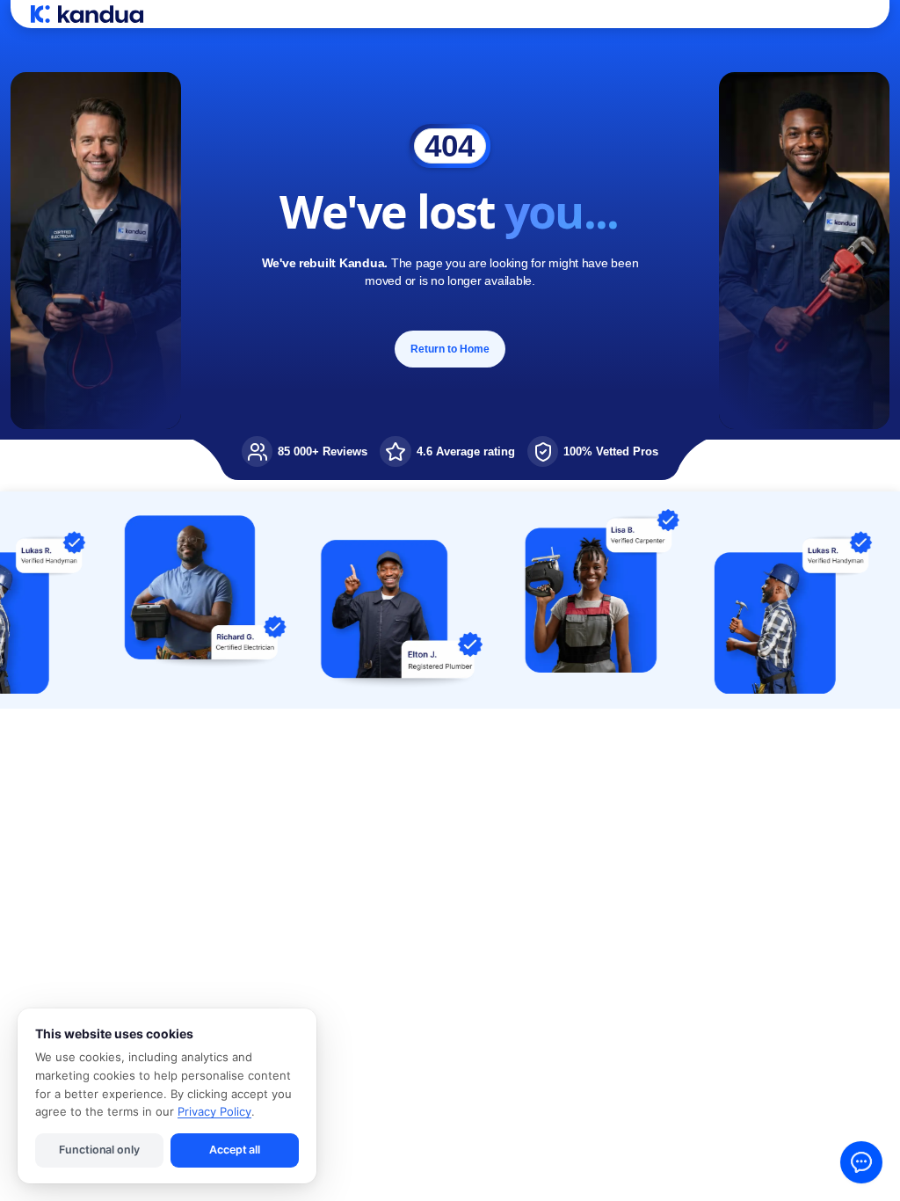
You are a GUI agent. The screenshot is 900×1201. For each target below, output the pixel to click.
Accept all (234, 1149)
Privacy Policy (214, 1111)
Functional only (99, 1149)
